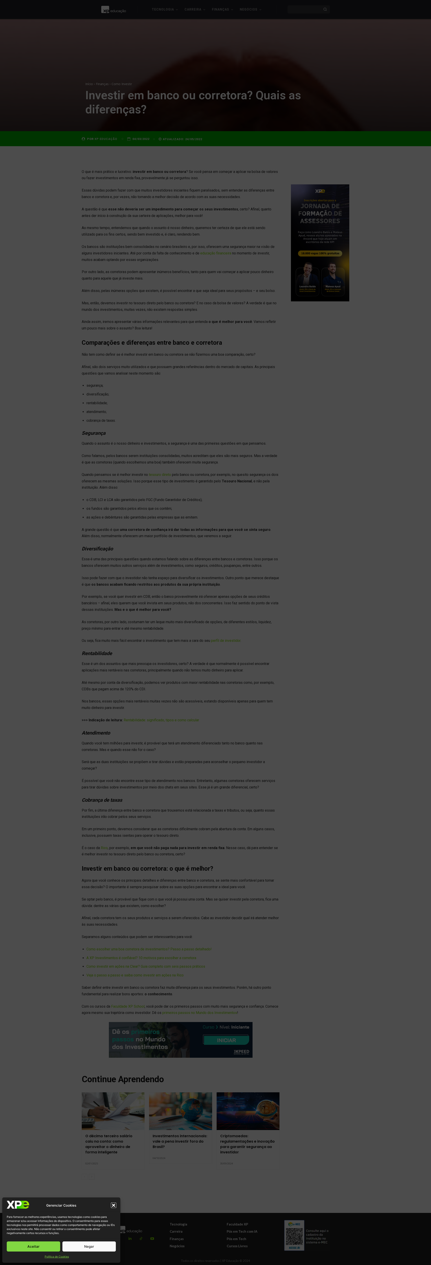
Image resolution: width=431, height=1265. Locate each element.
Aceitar (33, 1246)
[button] (113, 1205)
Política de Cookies (57, 1256)
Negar (89, 1246)
